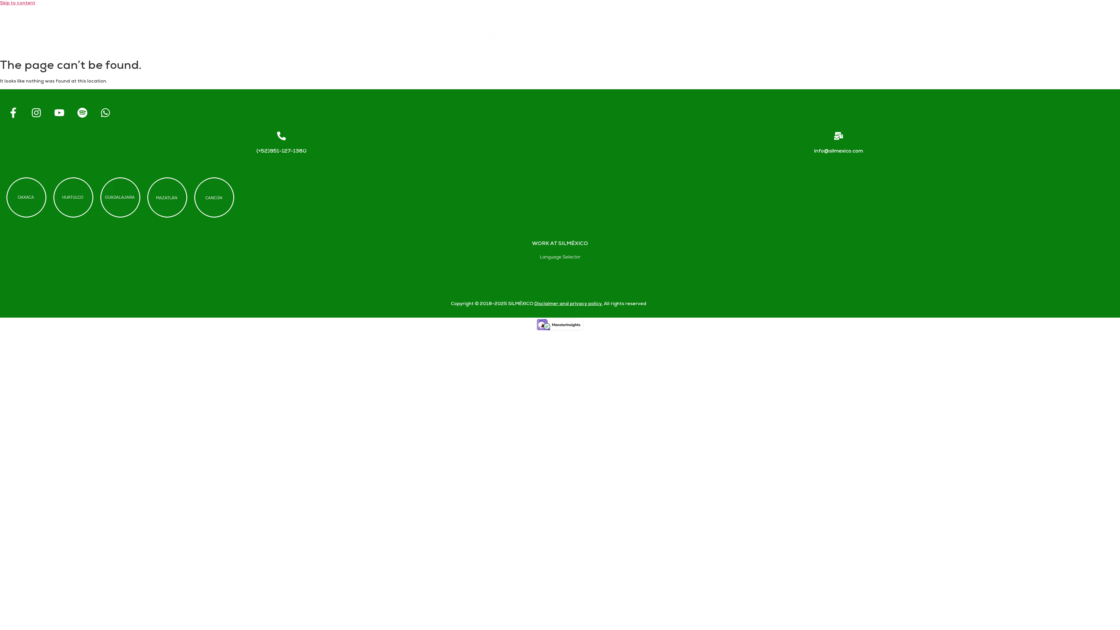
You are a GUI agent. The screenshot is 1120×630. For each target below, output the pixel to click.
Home (375, 32)
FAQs (782, 32)
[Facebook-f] (13, 112)
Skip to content (17, 3)
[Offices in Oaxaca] (26, 197)
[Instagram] (36, 112)
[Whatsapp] (105, 112)
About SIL (647, 32)
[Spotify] (82, 112)
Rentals (508, 32)
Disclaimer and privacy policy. (568, 304)
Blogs (1057, 32)
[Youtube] (59, 112)
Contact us (919, 32)
